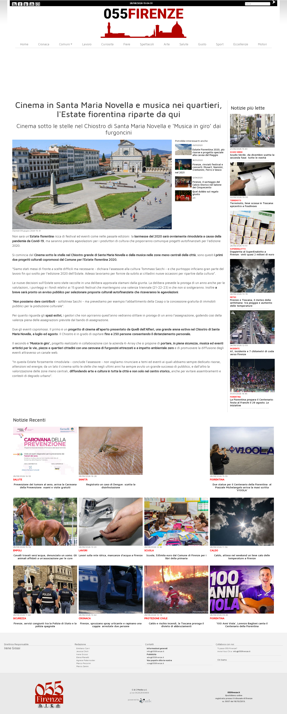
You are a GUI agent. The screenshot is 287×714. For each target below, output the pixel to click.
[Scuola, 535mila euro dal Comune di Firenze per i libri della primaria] (176, 522)
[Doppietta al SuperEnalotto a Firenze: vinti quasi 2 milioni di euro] (252, 227)
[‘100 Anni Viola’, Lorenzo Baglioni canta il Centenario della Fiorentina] (242, 590)
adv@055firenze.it (155, 657)
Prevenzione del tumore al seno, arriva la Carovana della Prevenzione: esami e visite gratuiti (45, 486)
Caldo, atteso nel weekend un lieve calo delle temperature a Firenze (242, 557)
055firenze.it (234, 692)
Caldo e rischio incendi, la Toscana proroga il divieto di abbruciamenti (176, 625)
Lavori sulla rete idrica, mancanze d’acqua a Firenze (111, 555)
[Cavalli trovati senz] (45, 522)
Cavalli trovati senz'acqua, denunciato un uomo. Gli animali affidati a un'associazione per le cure (45, 557)
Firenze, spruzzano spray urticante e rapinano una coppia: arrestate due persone (111, 625)
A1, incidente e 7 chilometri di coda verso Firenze (252, 353)
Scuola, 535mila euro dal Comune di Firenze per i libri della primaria (176, 557)
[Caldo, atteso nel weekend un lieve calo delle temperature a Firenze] (242, 522)
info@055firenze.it (155, 651)
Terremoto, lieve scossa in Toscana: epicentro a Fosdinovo (252, 205)
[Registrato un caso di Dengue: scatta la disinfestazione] (111, 451)
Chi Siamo (222, 660)
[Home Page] (144, 22)
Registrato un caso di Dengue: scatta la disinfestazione (110, 486)
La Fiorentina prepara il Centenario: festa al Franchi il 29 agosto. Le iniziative (252, 402)
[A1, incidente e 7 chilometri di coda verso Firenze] (252, 327)
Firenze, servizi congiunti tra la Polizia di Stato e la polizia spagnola (45, 625)
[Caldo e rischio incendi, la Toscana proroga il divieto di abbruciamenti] (176, 590)
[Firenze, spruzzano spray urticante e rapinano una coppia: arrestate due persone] (111, 590)
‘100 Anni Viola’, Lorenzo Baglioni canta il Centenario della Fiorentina (242, 625)
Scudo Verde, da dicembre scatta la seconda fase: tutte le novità (252, 156)
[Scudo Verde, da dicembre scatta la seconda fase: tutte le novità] (252, 130)
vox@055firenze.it (155, 663)
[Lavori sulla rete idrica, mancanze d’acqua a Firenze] (111, 522)
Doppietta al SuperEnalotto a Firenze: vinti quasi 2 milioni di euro (252, 253)
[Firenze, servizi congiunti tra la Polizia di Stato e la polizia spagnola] (45, 590)
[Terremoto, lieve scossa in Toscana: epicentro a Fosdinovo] (252, 179)
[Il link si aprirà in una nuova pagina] (145, 699)
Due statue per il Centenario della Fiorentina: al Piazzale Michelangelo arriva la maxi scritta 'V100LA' (242, 487)
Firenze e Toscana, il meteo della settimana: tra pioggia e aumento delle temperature (251, 302)
